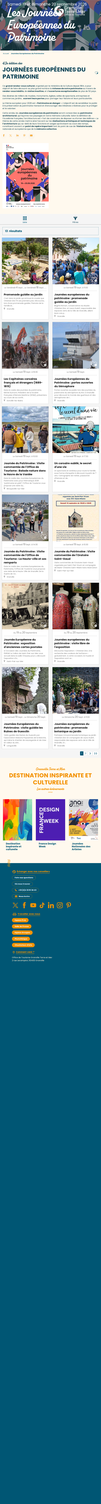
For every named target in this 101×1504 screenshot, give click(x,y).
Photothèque (21, 939)
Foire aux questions (24, 877)
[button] (96, 72)
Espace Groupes (22, 932)
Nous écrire (24, 896)
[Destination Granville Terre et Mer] (70, 10)
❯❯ (95, 753)
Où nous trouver (22, 884)
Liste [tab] (25, 222)
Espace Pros (20, 920)
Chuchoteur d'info (23, 945)
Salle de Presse (22, 926)
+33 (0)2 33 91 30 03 (27, 890)
